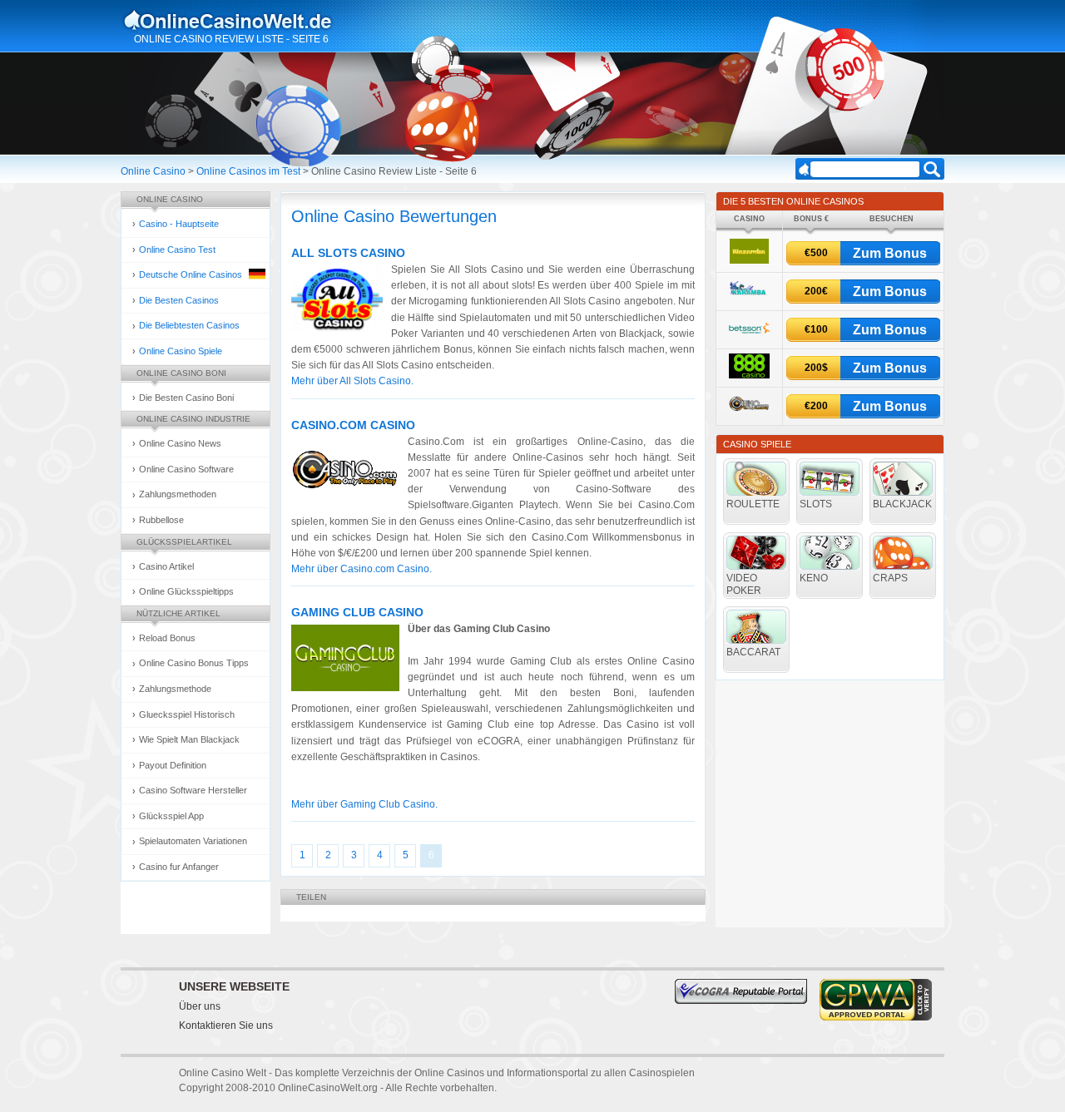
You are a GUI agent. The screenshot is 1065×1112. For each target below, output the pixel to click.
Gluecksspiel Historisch (187, 714)
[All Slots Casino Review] (341, 301)
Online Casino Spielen (244, 20)
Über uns (199, 1006)
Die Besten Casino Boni (186, 398)
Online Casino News (180, 443)
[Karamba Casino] (749, 298)
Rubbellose (161, 520)
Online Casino (153, 171)
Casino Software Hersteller (193, 790)
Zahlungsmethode (175, 689)
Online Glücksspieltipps (186, 591)
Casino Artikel (166, 566)
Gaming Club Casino (357, 612)
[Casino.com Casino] (749, 413)
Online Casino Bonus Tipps (194, 663)
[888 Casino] (749, 375)
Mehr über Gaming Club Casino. (364, 804)
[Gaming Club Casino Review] (349, 660)
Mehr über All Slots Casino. (352, 381)
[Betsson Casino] (749, 337)
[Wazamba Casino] (749, 260)
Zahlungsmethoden (177, 494)
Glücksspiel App (171, 816)
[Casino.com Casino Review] (349, 473)
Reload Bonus (167, 638)
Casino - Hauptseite (179, 224)
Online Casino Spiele (180, 351)
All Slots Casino (348, 252)
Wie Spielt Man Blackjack (189, 739)
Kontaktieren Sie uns (226, 1025)
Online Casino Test (177, 250)
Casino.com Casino (353, 425)
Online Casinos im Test (248, 171)
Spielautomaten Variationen (193, 841)
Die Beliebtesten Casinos (189, 325)
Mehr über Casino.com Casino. (361, 569)
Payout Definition (172, 765)
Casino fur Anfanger (179, 867)
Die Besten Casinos (179, 300)
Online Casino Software (186, 469)
